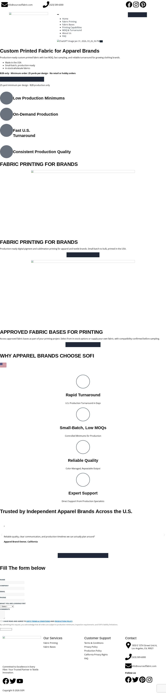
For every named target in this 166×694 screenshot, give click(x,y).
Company (4, 585)
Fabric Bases (68, 24)
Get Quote (6, 629)
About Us (66, 33)
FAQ (64, 36)
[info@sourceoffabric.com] (4, 4)
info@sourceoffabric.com (20, 4)
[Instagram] (136, 4)
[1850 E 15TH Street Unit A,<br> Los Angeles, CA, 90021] (128, 645)
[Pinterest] (143, 4)
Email (2, 591)
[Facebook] (129, 4)
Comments (5, 609)
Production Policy (63, 621)
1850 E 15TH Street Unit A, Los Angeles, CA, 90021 (144, 647)
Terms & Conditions (93, 643)
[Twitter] (135, 679)
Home (65, 18)
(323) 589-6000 (56, 4)
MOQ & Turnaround (72, 30)
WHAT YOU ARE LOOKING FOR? (13, 603)
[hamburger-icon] (58, 14)
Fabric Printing (69, 21)
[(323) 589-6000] (46, 4)
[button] (1, 534)
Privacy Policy (91, 646)
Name (2, 579)
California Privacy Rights (96, 654)
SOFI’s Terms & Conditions (38, 621)
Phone (3, 597)
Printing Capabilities (72, 27)
